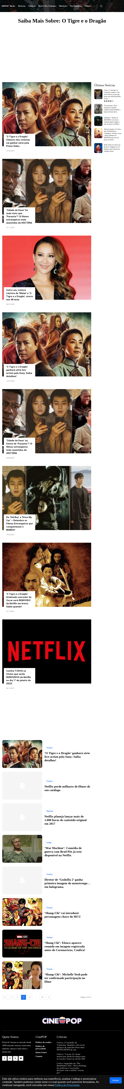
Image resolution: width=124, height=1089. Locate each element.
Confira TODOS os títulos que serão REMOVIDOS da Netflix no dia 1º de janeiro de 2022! (18, 677)
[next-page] (48, 997)
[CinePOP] (5, 6)
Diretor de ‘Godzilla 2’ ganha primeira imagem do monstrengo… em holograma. (67, 883)
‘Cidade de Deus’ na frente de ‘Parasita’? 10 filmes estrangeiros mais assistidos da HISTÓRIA (19, 447)
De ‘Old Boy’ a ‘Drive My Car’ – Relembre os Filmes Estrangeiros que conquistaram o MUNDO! (19, 523)
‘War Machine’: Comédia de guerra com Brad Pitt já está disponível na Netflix (63, 851)
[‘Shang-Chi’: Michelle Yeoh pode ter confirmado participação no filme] (22, 975)
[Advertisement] (62, 49)
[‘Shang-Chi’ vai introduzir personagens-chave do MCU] (22, 912)
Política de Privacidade (67, 1085)
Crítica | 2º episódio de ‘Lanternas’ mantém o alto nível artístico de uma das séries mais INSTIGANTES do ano (112, 94)
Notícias (49, 748)
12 (42, 997)
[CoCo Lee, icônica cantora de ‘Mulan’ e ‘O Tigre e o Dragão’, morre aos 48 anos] (46, 268)
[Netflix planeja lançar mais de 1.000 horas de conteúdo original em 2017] (22, 817)
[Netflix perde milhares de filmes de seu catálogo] (22, 786)
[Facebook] (4, 1058)
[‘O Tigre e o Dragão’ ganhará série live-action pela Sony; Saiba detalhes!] (46, 344)
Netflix (49, 843)
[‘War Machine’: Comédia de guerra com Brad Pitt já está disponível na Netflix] (22, 849)
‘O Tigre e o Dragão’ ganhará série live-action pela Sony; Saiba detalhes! (67, 756)
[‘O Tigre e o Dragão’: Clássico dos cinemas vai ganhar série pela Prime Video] (46, 114)
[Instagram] (10, 1058)
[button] (101, 6)
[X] (15, 1058)
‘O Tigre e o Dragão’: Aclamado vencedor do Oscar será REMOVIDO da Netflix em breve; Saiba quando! (18, 600)
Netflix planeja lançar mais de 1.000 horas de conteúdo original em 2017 (65, 820)
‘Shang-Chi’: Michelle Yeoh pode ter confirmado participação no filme (65, 978)
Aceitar (115, 1080)
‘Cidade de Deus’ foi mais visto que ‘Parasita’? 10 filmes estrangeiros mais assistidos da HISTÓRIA (19, 216)
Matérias (49, 811)
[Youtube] (21, 1058)
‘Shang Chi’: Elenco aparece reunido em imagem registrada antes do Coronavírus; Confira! (64, 946)
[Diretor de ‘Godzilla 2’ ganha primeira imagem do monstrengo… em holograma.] (22, 880)
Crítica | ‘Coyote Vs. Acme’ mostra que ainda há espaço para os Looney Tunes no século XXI (71, 1056)
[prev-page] (4, 997)
